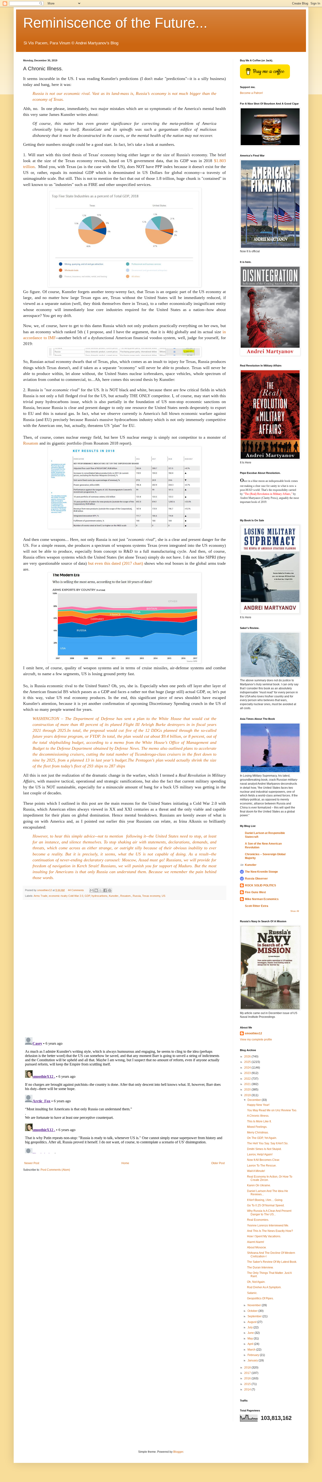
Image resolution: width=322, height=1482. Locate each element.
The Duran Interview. (260, 1267)
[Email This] (91, 890)
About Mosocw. (256, 1247)
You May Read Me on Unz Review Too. (272, 1110)
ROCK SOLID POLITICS (260, 885)
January (253, 1360)
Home (125, 1163)
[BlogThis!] (96, 890)
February (254, 1355)
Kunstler (250, 865)
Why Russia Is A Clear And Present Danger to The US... (269, 1212)
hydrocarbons (99, 895)
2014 (248, 1389)
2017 (248, 1373)
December (255, 1100)
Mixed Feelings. (257, 1126)
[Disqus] (124, 968)
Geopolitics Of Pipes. (260, 1298)
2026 (248, 1056)
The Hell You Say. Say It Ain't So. (267, 1143)
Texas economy (151, 895)
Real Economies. (258, 1219)
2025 (248, 1062)
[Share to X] (100, 890)
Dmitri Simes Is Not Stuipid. (264, 1149)
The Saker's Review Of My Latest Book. (272, 1261)
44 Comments (76, 890)
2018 (248, 1367)
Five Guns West (255, 892)
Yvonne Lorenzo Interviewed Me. (268, 1225)
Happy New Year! (258, 1105)
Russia (137, 895)
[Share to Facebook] (105, 890)
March (252, 1349)
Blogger (178, 1451)
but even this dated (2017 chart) (115, 563)
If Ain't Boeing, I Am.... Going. (265, 1200)
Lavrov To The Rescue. (262, 1165)
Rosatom (30, 443)
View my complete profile (256, 1039)
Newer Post (31, 1163)
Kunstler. (114, 895)
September (255, 1316)
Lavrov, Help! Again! (259, 1154)
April (251, 1344)
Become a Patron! (251, 93)
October (253, 1311)
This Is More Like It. (259, 1121)
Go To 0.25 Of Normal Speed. (266, 1205)
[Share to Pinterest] (109, 890)
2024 (248, 1067)
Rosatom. (125, 895)
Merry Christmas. (258, 1132)
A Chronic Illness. (258, 1115)
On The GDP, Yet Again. (262, 1138)
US (163, 895)
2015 (248, 1384)
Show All (294, 911)
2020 (248, 1089)
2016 (248, 1378)
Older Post (218, 1163)
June (251, 1333)
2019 (248, 1095)
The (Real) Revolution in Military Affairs (267, 494)
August (252, 1322)
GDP (87, 895)
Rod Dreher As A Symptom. (264, 1287)
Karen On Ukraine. (259, 1185)
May (251, 1338)
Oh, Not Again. (256, 1282)
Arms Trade (40, 895)
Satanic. (252, 1293)
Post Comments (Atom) (55, 1169)
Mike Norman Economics (262, 899)
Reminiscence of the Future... (115, 23)
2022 (248, 1078)
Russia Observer (256, 878)
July (250, 1327)
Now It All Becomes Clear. (263, 1160)
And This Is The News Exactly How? (270, 1231)
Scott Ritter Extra (256, 906)
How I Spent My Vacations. (264, 1236)
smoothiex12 (253, 1033)
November (255, 1305)
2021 (248, 1084)
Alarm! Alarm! (255, 1242)
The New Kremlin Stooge (261, 871)
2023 (248, 1073)
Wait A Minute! (256, 1171)
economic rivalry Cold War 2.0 (66, 895)
